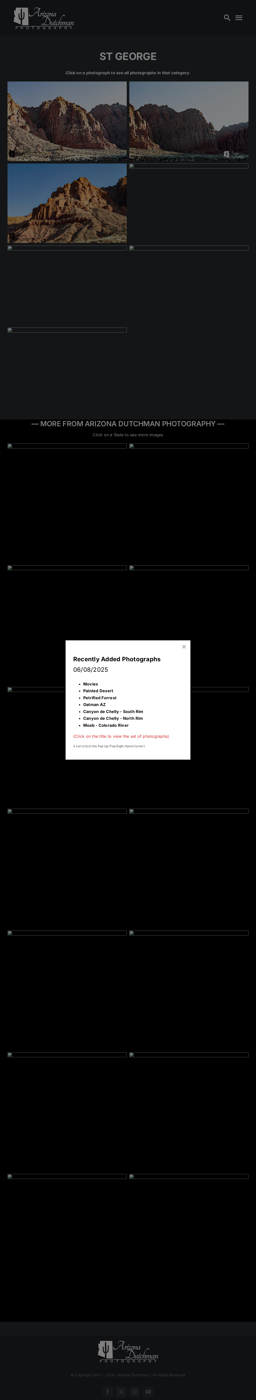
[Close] (184, 646)
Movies (90, 684)
